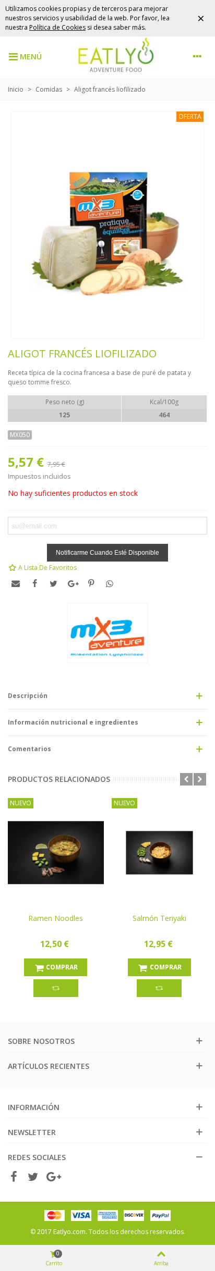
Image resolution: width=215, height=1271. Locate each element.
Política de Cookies (57, 27)
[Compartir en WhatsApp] (109, 583)
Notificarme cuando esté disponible (107, 552)
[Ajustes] (197, 56)
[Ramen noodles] (56, 852)
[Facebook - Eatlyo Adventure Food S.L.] (13, 1177)
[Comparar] (55, 988)
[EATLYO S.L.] (115, 56)
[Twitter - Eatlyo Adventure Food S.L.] (33, 1177)
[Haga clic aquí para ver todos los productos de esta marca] (107, 633)
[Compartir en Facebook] (34, 583)
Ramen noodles (55, 918)
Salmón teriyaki (159, 918)
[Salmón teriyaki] (160, 852)
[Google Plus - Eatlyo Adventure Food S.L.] (52, 1177)
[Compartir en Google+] (72, 583)
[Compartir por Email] (15, 583)
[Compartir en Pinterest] (91, 583)
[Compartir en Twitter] (53, 583)
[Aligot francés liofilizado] (107, 220)
